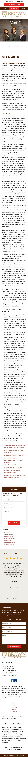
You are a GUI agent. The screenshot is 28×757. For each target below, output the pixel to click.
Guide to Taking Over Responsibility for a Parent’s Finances (13, 460)
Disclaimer (14, 705)
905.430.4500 (10, 669)
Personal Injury (8, 536)
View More (14, 593)
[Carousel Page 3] (17, 587)
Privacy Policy (14, 707)
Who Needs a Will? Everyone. (13, 465)
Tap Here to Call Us (14, 4)
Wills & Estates (8, 534)
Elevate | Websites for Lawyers (14, 755)
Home (4, 8)
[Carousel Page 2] (14, 587)
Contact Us (14, 8)
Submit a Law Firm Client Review (14, 598)
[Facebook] (12, 680)
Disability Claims (9, 538)
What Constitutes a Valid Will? (14, 455)
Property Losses (9, 544)
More (23, 8)
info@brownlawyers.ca (9, 675)
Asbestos (7, 533)
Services (5, 529)
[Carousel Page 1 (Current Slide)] (10, 587)
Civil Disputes (8, 540)
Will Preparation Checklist (13, 468)
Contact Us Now (14, 523)
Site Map (14, 709)
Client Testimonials (10, 553)
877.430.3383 (12, 671)
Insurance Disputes (9, 542)
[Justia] (15, 680)
